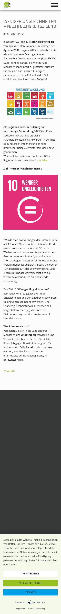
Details (30, 592)
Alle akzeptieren (30, 583)
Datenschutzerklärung (36, 608)
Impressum (20, 608)
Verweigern (30, 573)
